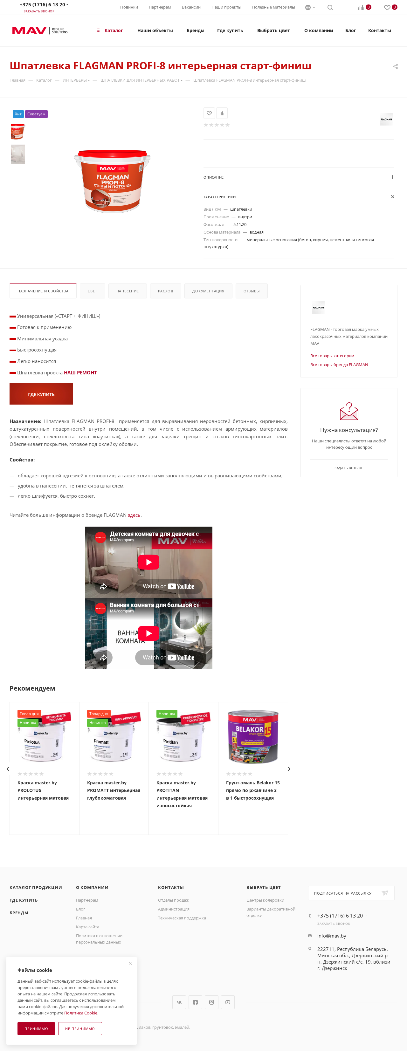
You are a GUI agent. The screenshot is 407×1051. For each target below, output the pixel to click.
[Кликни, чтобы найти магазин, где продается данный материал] (41, 393)
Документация (208, 291)
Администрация (174, 909)
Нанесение (127, 291)
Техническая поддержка (182, 918)
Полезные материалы (273, 7)
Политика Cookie (80, 1013)
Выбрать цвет (263, 887)
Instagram (211, 1002)
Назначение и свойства (43, 291)
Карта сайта (87, 927)
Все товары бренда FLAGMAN (339, 364)
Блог (80, 909)
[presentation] (7, 768)
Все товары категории (332, 355)
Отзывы (252, 291)
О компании (92, 887)
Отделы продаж (173, 900)
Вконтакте (179, 1002)
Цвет (92, 291)
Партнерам (160, 7)
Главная (84, 918)
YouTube (228, 1002)
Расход (166, 291)
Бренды (19, 913)
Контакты (171, 887)
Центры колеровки (265, 900)
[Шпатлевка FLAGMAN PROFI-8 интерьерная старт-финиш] (112, 181)
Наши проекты (226, 7)
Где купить (24, 900)
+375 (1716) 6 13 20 (42, 4)
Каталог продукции (36, 887)
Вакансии (191, 7)
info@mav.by (331, 935)
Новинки (129, 7)
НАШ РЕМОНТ (80, 372)
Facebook (195, 1002)
